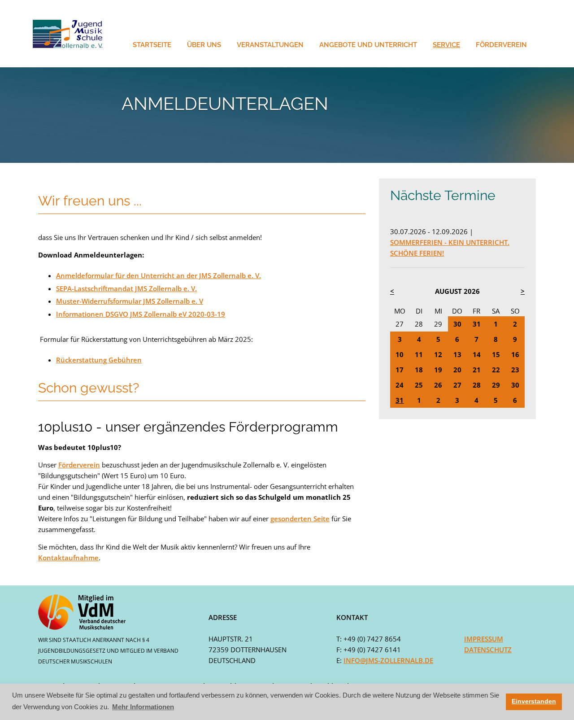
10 (400, 354)
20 (457, 369)
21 (477, 369)
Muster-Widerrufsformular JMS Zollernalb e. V (129, 301)
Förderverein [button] (501, 45)
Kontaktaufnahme (68, 557)
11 (419, 354)
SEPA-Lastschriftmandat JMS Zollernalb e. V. (126, 288)
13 (457, 354)
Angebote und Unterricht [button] (368, 45)
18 (419, 369)
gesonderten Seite (300, 518)
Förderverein (79, 464)
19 (438, 369)
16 (515, 354)
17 (400, 369)
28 (419, 323)
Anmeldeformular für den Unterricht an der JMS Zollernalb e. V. (158, 275)
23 (515, 369)
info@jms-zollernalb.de (388, 660)
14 (477, 354)
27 (400, 323)
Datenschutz (488, 649)
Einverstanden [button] (534, 701)
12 (438, 354)
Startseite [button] (152, 45)
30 (457, 323)
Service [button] (446, 45)
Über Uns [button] (204, 45)
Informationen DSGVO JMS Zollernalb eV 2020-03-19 (140, 314)
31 (477, 323)
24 (400, 384)
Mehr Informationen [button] (143, 707)
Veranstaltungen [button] (270, 45)
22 (496, 369)
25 (419, 384)
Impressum (483, 638)
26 (438, 384)
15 (496, 354)
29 (438, 323)
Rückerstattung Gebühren (99, 359)
